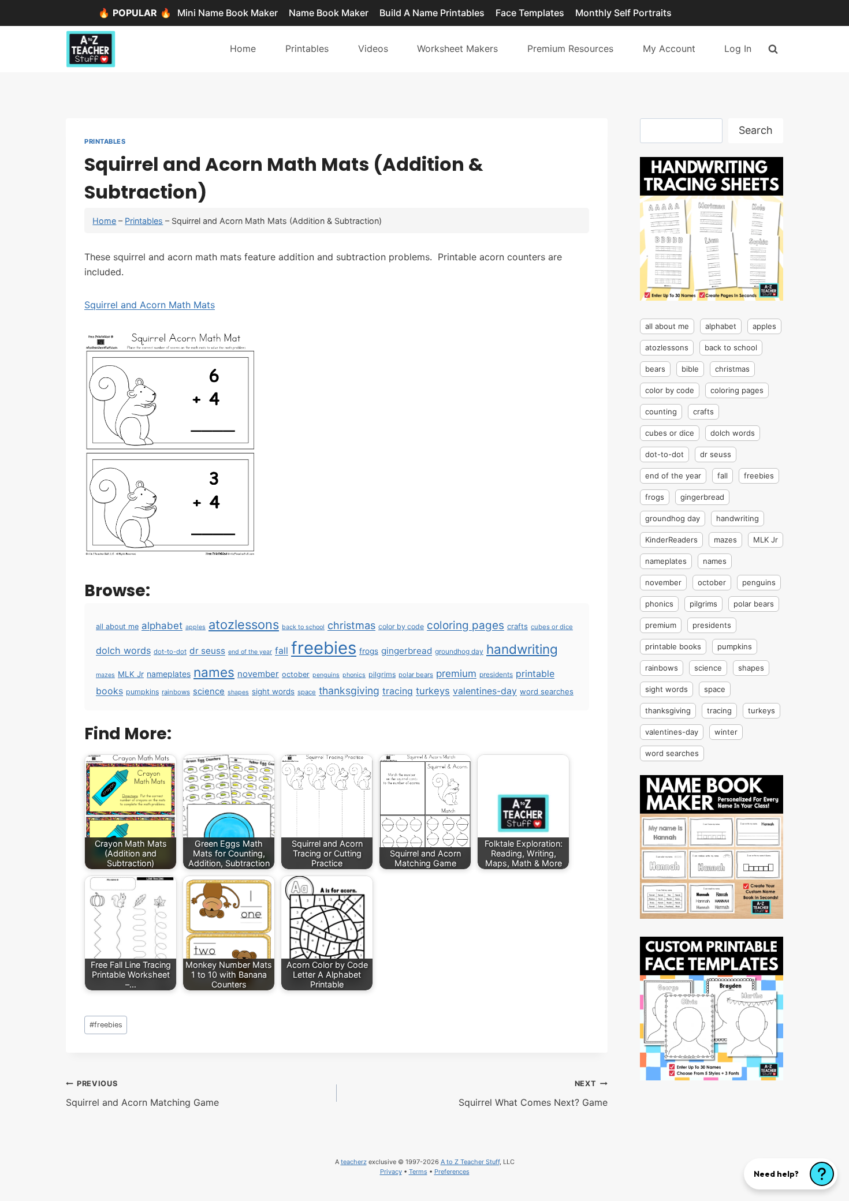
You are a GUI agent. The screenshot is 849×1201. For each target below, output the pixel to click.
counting (661, 411)
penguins (326, 675)
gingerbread (406, 650)
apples (195, 627)
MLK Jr (131, 674)
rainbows (176, 692)
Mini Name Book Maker (227, 12)
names (213, 672)
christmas (351, 625)
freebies (323, 648)
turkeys (433, 691)
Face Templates (530, 12)
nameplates (169, 674)
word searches (547, 691)
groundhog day (459, 651)
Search (756, 130)
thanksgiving (349, 690)
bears (655, 368)
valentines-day (485, 691)
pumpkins (142, 691)
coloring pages (465, 625)
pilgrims (382, 674)
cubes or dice (552, 627)
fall (281, 650)
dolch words (123, 650)
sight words (273, 691)
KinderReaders (671, 539)
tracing (397, 691)
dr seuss (207, 650)
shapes (238, 692)
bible (690, 368)
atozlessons (243, 624)
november (258, 673)
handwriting (522, 649)
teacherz (354, 1162)
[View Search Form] (773, 49)
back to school (303, 627)
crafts (517, 626)
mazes (105, 675)
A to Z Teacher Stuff (470, 1162)
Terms (418, 1172)
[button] (790, 1173)
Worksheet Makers (457, 48)
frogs (368, 651)
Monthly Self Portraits (623, 12)
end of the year (250, 652)
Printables (307, 48)
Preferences (452, 1172)
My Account (669, 48)
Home (243, 48)
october (296, 674)
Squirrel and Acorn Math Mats (149, 304)
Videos (373, 48)
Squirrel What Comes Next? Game (533, 1093)
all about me (117, 626)
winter (726, 731)
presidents (496, 674)
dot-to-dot (170, 652)
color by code (401, 626)
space (306, 692)
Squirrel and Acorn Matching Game (142, 1093)
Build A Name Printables (432, 12)
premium (456, 673)
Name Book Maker (328, 12)
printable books (673, 646)
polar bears (416, 675)
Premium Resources (570, 48)
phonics (354, 675)
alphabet (162, 625)
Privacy (391, 1172)
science (209, 691)
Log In (737, 48)
